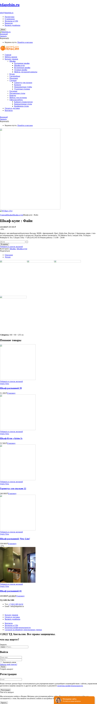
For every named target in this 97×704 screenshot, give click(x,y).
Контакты (9, 623)
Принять (4, 703)
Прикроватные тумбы (23, 87)
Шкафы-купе (19, 65)
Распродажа (9, 17)
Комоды (12, 95)
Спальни (13, 80)
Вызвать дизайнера (12, 25)
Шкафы (12, 61)
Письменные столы (17, 93)
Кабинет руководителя (23, 102)
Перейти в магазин (25, 42)
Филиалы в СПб (11, 21)
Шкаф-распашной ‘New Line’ (15, 538)
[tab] (51, 255)
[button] (48, 34)
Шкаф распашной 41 (11, 591)
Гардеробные (14, 76)
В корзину (4, 244)
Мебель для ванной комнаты (25, 72)
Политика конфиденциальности (18, 628)
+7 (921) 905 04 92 (7, 11)
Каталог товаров (11, 615)
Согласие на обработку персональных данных (23, 630)
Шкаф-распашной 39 (11, 388)
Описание (9, 255)
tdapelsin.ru (10, 4)
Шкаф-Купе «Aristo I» (11, 438)
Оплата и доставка (12, 617)
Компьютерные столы (23, 104)
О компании (10, 19)
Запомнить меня (9, 662)
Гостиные (13, 91)
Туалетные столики (22, 89)
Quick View (4, 384)
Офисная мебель (16, 100)
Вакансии (9, 23)
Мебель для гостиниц (18, 98)
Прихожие (13, 78)
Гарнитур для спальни (23, 83)
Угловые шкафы (20, 70)
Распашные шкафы (22, 63)
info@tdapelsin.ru (6, 13)
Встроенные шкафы (22, 68)
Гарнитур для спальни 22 (13, 488)
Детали (8, 257)
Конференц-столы (21, 106)
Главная (3, 215)
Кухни (12, 74)
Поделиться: (5, 251)
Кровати (17, 85)
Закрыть (3, 36)
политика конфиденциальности (70, 686)
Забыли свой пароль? (8, 664)
